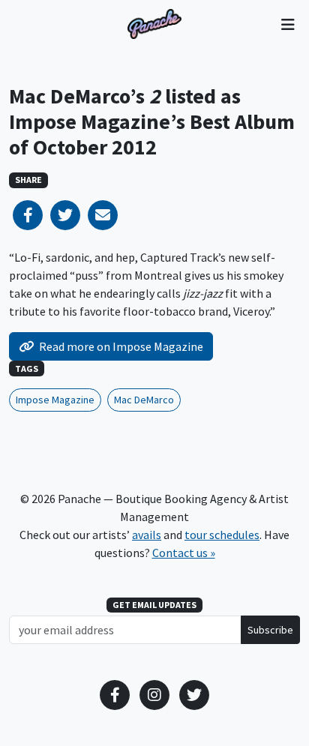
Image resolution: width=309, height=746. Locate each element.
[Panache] (155, 24)
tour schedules (222, 534)
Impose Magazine (55, 399)
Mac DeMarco (144, 399)
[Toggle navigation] (287, 24)
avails (146, 534)
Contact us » (183, 552)
